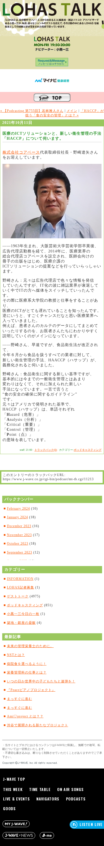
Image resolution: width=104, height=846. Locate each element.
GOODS (9, 808)
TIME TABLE (39, 789)
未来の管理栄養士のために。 (30, 646)
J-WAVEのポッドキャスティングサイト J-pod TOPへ (52, 97)
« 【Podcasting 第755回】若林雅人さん (32, 111)
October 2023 (17, 543)
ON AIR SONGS (70, 789)
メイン (72, 111)
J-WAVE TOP (14, 779)
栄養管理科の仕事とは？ (27, 672)
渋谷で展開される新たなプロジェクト (37, 725)
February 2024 (18, 508)
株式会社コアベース (21, 152)
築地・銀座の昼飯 (21, 623)
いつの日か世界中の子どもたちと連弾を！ (41, 681)
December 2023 (19, 526)
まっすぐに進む (19, 699)
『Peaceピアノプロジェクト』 (31, 690)
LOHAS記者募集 (20, 587)
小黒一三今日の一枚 (23, 614)
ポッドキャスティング (88, 449)
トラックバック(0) (45, 449)
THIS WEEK (12, 789)
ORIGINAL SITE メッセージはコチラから (52, 63)
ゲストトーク (18, 596)
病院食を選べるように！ (27, 664)
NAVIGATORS (47, 799)
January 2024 (17, 517)
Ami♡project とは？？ (25, 716)
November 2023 (19, 535)
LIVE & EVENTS (16, 799)
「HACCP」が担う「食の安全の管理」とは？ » (64, 113)
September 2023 (19, 552)
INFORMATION (20, 579)
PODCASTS (76, 799)
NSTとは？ (16, 655)
